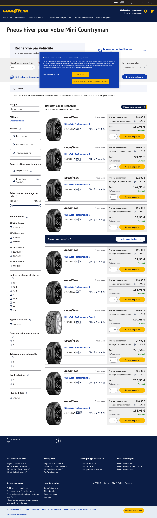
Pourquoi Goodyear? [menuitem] (58, 17)
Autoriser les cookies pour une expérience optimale (90, 81)
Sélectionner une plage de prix (24, 195)
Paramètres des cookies (51, 74)
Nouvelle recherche (134, 77)
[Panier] (152, 11)
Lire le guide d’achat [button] (128, 239)
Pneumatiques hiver (24, 144)
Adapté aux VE (22, 170)
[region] (79, 70)
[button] (19, 128)
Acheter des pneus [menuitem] (103, 17)
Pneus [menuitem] (5, 17)
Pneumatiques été (23, 153)
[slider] (11, 205)
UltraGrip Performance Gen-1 (79, 317)
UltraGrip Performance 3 (77, 123)
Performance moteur (131, 63)
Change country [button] (132, 3)
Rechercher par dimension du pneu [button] (30, 77)
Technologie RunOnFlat (21, 180)
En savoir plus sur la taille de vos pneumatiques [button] (117, 50)
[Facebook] (58, 441)
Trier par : (14, 104)
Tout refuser (80, 74)
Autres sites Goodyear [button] (147, 3)
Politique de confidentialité (84, 67)
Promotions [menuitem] (20, 17)
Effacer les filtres (17, 120)
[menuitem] (115, 2)
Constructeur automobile (22, 63)
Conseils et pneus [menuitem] (35, 17)
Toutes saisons (22, 136)
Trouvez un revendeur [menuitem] (83, 17)
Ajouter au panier (132, 136)
